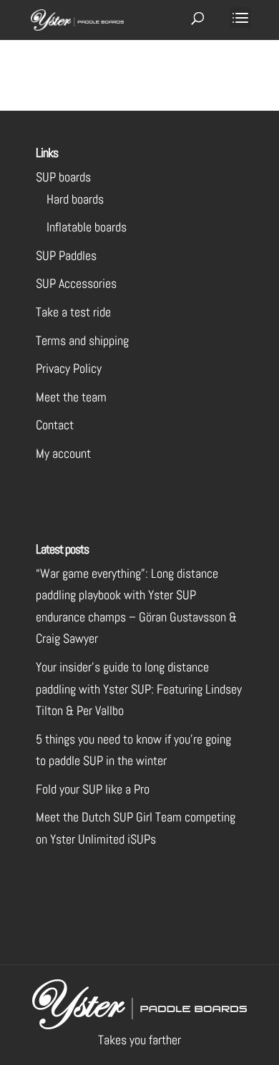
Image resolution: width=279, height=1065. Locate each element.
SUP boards (63, 177)
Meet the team (71, 397)
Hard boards (75, 199)
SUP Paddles (66, 255)
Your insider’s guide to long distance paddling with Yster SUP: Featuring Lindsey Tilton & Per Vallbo (139, 689)
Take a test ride (73, 312)
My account (63, 453)
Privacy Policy (69, 368)
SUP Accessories (76, 283)
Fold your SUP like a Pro (93, 789)
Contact (55, 424)
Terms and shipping (82, 340)
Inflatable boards (86, 227)
